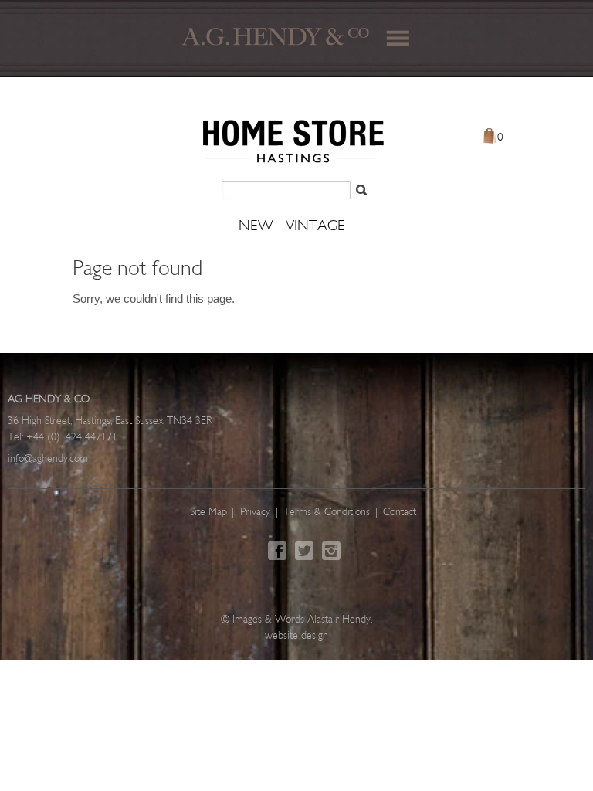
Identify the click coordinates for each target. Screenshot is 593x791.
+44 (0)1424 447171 (71, 438)
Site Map (208, 513)
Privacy (255, 513)
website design (296, 636)
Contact (399, 513)
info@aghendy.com (48, 459)
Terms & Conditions (326, 513)
